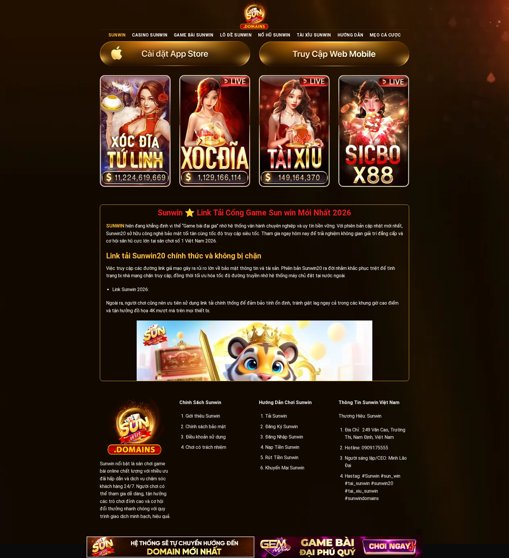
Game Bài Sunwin (193, 35)
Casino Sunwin (149, 35)
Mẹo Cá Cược (385, 35)
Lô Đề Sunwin (236, 35)
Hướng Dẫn (350, 35)
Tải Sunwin (276, 416)
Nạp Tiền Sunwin (282, 447)
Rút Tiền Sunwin (281, 457)
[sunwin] (254, 14)
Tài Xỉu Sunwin (314, 35)
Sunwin (117, 35)
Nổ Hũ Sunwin (274, 35)
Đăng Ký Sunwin (281, 426)
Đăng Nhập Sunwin (284, 437)
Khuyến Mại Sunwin (284, 468)
